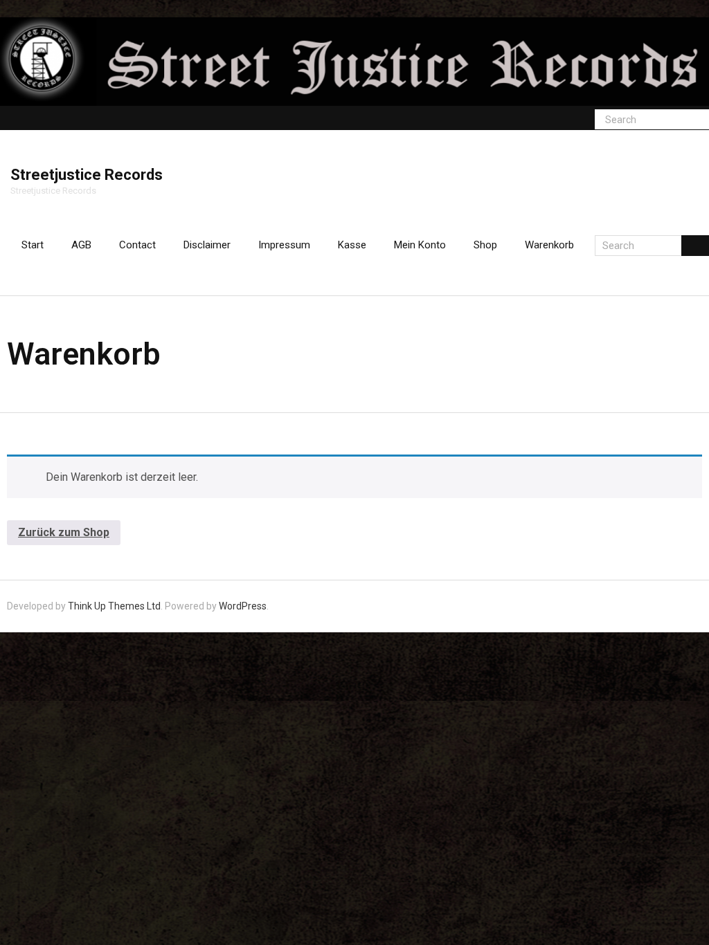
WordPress (243, 606)
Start (32, 245)
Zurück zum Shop (63, 532)
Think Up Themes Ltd (114, 606)
